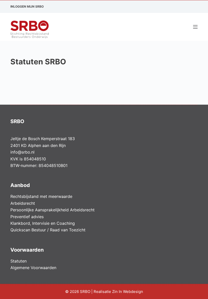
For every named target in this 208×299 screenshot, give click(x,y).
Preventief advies (27, 216)
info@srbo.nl (22, 152)
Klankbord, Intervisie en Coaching (42, 223)
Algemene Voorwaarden (33, 267)
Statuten (18, 261)
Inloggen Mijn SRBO (27, 6)
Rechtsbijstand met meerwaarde (41, 196)
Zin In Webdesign (128, 291)
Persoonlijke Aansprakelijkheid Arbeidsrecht (52, 209)
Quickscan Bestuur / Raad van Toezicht (47, 229)
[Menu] (195, 27)
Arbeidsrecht (22, 203)
